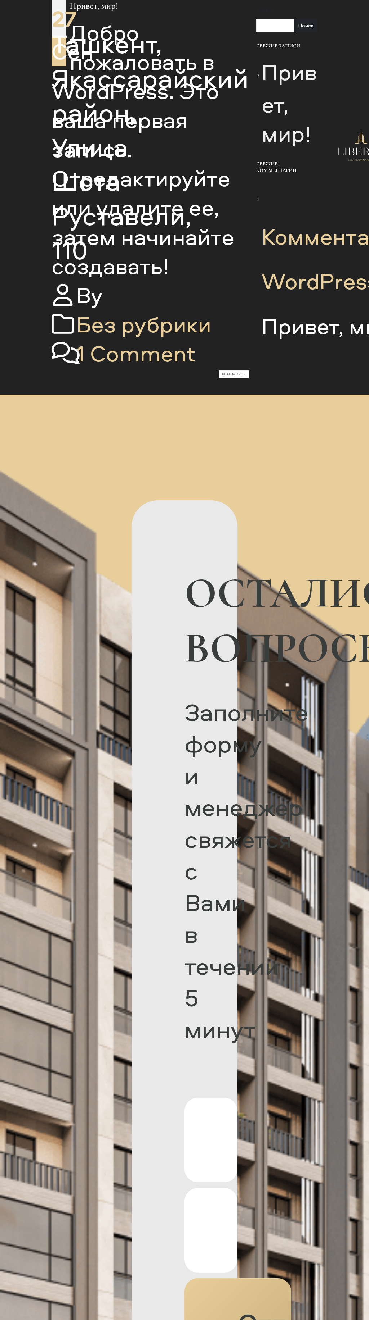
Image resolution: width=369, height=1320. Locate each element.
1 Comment (136, 353)
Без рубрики (143, 324)
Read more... (234, 374)
